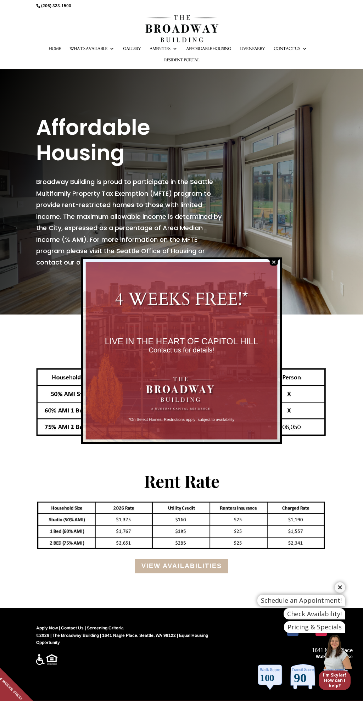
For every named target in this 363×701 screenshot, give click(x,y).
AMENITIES (160, 48)
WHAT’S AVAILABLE (88, 48)
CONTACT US (287, 48)
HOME (55, 48)
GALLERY (132, 48)
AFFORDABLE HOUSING (208, 48)
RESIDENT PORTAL (181, 60)
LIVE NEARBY (252, 48)
